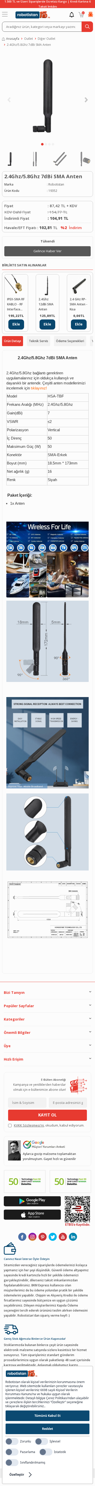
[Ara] (87, 26)
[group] (47, 95)
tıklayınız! (39, 388)
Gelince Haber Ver (47, 251)
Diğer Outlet (46, 39)
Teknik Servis (38, 341)
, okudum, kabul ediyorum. (49, 1125)
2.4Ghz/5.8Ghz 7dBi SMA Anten (29, 45)
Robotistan (56, 184)
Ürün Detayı (12, 341)
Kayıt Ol (47, 1115)
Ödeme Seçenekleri (70, 341)
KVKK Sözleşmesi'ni (29, 1125)
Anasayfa (12, 39)
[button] (42, 144)
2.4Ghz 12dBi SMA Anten (46, 304)
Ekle (16, 324)
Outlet (28, 39)
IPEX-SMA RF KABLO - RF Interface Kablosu (16, 304)
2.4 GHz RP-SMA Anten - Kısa (78, 304)
